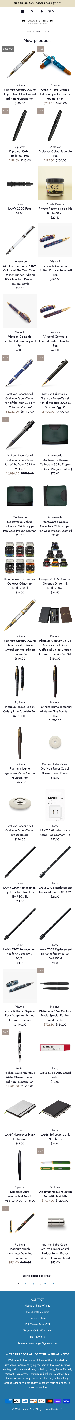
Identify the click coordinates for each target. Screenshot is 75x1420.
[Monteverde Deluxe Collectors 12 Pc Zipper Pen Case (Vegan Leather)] (55, 496)
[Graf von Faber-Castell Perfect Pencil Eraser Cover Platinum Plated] (55, 1224)
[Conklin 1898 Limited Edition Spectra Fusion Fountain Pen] (55, 64)
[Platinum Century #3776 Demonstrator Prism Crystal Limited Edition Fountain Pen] (20, 615)
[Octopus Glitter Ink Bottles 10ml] (20, 558)
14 (45, 1283)
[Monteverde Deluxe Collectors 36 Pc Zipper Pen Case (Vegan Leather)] (55, 435)
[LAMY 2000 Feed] (20, 183)
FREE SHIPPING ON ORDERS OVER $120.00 (37, 3)
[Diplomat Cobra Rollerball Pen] (20, 126)
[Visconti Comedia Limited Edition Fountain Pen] (55, 311)
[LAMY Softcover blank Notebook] (55, 1109)
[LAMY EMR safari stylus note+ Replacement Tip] (55, 805)
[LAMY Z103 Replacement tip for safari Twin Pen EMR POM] (55, 924)
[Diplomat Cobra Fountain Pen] (55, 126)
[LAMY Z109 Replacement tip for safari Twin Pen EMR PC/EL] (20, 862)
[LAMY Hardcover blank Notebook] (20, 1109)
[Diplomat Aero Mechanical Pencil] (20, 1166)
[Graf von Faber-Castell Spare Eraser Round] (55, 743)
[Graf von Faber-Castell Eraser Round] (20, 805)
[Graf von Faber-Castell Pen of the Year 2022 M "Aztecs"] (20, 435)
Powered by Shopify (53, 1409)
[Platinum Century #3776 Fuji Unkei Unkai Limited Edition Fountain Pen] (20, 64)
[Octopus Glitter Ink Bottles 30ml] (55, 554)
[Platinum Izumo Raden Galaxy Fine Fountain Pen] (20, 681)
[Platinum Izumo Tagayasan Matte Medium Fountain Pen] (20, 743)
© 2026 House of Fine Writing (26, 1409)
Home (28, 31)
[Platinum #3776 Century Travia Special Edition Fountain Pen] (55, 986)
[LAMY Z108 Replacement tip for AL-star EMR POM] (55, 862)
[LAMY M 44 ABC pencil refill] (55, 1047)
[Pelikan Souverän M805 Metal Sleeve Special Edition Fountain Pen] (20, 1047)
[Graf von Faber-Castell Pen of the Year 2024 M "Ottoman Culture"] (20, 373)
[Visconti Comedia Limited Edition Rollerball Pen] (55, 240)
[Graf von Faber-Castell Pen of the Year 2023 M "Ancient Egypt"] (55, 373)
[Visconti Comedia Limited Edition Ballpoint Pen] (20, 311)
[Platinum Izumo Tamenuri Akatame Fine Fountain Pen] (55, 681)
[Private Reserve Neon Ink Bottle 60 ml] (55, 183)
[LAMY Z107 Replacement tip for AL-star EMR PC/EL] (20, 924)
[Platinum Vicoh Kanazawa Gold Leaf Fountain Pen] (20, 1224)
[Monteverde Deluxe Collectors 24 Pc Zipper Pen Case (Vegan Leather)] (20, 496)
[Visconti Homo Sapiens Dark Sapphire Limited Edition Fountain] (20, 986)
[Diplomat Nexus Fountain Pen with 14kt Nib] (55, 1166)
